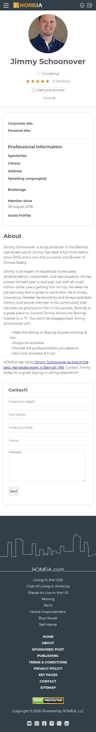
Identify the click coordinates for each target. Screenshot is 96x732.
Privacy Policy (48, 668)
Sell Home (48, 624)
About (48, 643)
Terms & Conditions (48, 662)
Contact (48, 681)
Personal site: (19, 131)
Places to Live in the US (48, 592)
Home (48, 637)
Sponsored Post (48, 649)
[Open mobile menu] (6, 5)
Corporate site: (20, 123)
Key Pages (48, 675)
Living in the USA (48, 580)
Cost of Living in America (48, 586)
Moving (48, 599)
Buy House (48, 618)
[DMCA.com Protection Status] (48, 702)
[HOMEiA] (27, 5)
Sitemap (48, 688)
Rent (48, 605)
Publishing (48, 656)
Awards (49, 98)
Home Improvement (48, 611)
